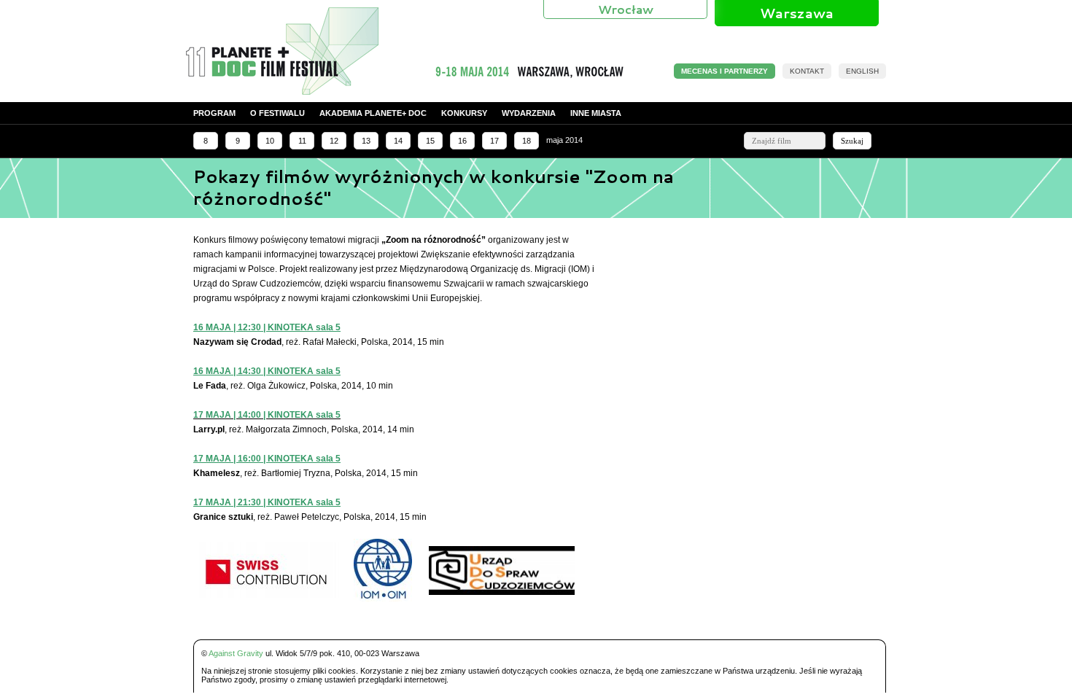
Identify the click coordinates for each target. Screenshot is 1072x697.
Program (214, 113)
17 (494, 140)
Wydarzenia (529, 113)
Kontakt (807, 71)
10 (269, 140)
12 (334, 140)
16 (462, 140)
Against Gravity (236, 653)
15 (430, 140)
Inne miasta (595, 113)
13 (366, 140)
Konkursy (464, 113)
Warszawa (797, 13)
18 (526, 140)
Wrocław (625, 9)
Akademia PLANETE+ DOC (373, 113)
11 (302, 140)
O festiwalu (277, 113)
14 (398, 140)
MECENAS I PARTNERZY (724, 71)
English (862, 71)
